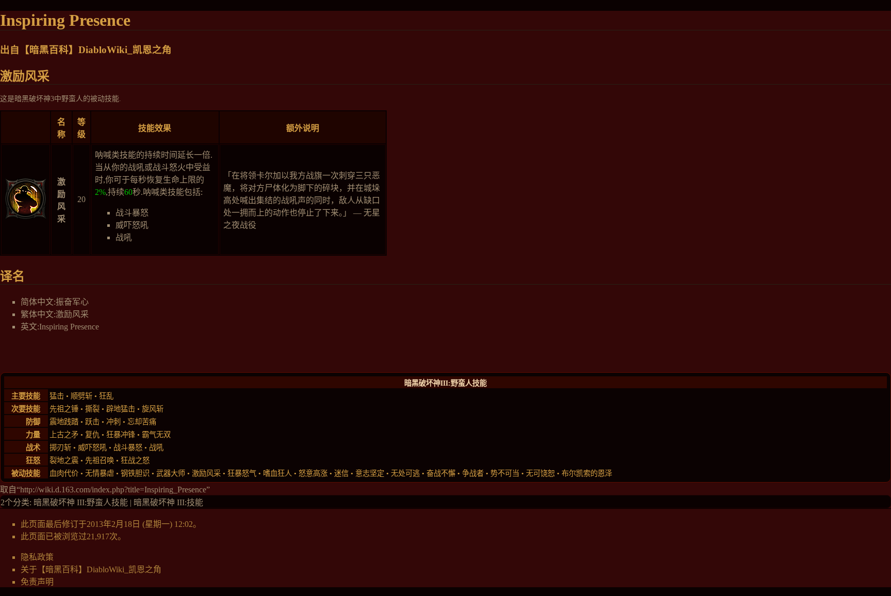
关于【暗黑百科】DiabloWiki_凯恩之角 (91, 569)
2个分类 (15, 502)
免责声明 (37, 581)
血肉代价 (64, 473)
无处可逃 (405, 473)
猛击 (57, 396)
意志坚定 (369, 473)
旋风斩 (152, 409)
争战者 (473, 473)
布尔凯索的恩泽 (587, 473)
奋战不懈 (440, 473)
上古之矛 (64, 435)
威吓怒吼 (132, 225)
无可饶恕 (540, 473)
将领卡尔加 (260, 175)
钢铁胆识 (135, 473)
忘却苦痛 (141, 422)
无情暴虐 (99, 473)
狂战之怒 (135, 460)
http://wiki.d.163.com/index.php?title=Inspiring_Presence (113, 489)
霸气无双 (156, 435)
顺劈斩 (81, 396)
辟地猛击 (120, 409)
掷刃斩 (60, 447)
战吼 (124, 237)
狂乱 (106, 396)
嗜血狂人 (277, 473)
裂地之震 (64, 460)
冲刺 (113, 422)
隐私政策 (37, 557)
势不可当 (504, 473)
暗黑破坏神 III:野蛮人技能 (81, 502)
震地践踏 (64, 422)
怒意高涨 (313, 473)
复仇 (92, 435)
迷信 (341, 473)
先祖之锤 (64, 409)
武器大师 (170, 473)
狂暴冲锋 (120, 435)
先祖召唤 (99, 460)
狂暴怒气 (241, 473)
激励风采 (206, 473)
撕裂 (92, 409)
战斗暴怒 (132, 212)
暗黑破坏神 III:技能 (168, 502)
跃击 (92, 422)
